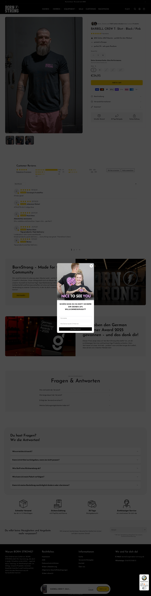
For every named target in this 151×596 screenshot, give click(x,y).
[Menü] (147, 575)
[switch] (144, 588)
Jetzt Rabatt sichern (75, 329)
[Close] (91, 265)
